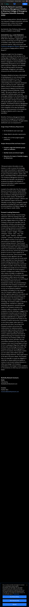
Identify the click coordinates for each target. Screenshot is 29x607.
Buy (25, 3)
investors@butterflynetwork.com (10, 391)
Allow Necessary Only (14, 600)
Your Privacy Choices (14, 596)
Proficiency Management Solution (10, 46)
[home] (14, 4)
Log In (23, 1)
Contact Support (10, 1)
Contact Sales (18, 1)
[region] (14, 595)
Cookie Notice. (16, 594)
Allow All (14, 604)
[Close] (26, 585)
